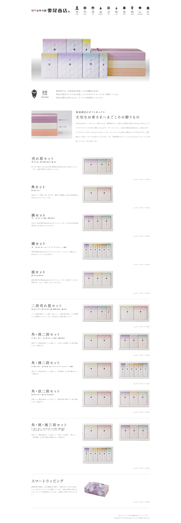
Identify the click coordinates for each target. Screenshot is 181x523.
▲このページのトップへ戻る (142, 179)
